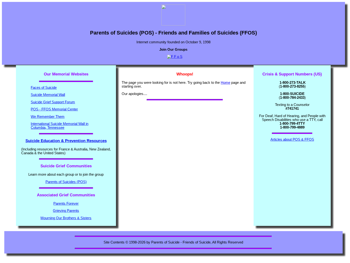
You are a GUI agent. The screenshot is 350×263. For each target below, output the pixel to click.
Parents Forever (66, 203)
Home (225, 82)
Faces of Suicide (44, 87)
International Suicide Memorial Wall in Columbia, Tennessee (59, 125)
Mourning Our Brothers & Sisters (65, 218)
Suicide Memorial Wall (48, 95)
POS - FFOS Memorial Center (54, 109)
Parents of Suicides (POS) (66, 182)
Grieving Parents (66, 211)
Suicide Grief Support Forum (53, 102)
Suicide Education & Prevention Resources (66, 141)
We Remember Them (48, 117)
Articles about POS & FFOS (292, 139)
